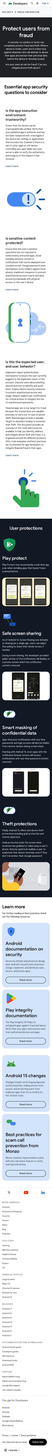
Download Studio (9, 1360)
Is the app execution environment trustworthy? (21, 115)
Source (5, 1220)
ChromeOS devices (10, 1288)
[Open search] (32, 3)
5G (3, 1267)
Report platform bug (11, 1376)
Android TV (7, 1297)
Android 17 (7, 1308)
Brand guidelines (28, 1435)
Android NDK (8, 1365)
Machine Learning (10, 1250)
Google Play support (11, 1385)
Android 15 (7, 1317)
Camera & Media (9, 1258)
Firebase (6, 1416)
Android (5, 1207)
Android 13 (7, 1326)
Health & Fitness (9, 1254)
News (4, 1225)
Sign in (45, 3)
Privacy (5, 1263)
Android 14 (7, 1322)
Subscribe (38, 1442)
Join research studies (11, 1390)
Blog (4, 1229)
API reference (8, 1356)
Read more (26, 980)
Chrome (5, 1412)
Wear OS (6, 1283)
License (14, 1435)
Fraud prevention (28, 12)
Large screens (8, 1279)
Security (7, 12)
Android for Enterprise (12, 1211)
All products (7, 1425)
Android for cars (9, 1292)
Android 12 (7, 1331)
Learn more (12, 166)
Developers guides (10, 1351)
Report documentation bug (14, 1381)
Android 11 (7, 1335)
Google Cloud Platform (12, 1421)
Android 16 (7, 1313)
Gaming (6, 1245)
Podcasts (6, 1233)
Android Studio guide (11, 1347)
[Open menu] (4, 3)
